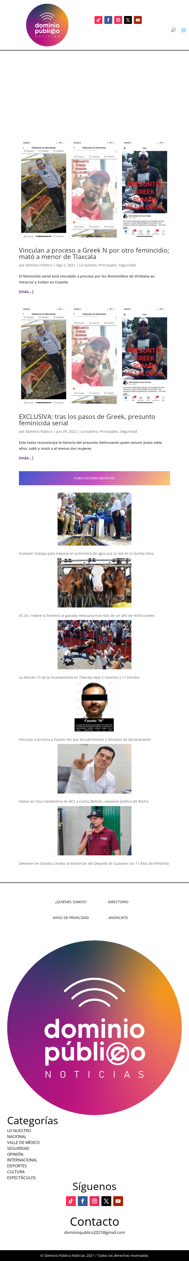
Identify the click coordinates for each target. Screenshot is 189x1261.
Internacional (22, 1160)
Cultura (16, 1172)
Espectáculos (21, 1177)
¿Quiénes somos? (71, 901)
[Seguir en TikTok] (98, 20)
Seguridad (127, 265)
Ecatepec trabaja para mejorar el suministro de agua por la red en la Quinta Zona (86, 553)
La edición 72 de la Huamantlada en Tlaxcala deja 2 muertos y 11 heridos (79, 677)
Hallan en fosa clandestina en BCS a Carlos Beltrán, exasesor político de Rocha (83, 801)
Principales (108, 265)
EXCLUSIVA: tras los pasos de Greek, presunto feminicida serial (87, 419)
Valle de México (23, 1142)
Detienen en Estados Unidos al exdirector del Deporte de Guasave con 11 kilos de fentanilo (94, 863)
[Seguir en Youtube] (138, 20)
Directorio (118, 901)
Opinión (15, 1154)
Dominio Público (39, 265)
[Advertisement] (94, 87)
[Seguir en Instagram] (118, 20)
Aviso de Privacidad (71, 917)
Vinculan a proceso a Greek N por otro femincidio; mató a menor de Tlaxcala (94, 253)
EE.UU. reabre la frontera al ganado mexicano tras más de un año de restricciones (87, 615)
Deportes (17, 1166)
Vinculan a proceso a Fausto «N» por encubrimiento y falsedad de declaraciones (85, 739)
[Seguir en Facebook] (108, 20)
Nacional (16, 1136)
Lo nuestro (88, 265)
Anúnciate (118, 917)
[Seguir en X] (128, 20)
